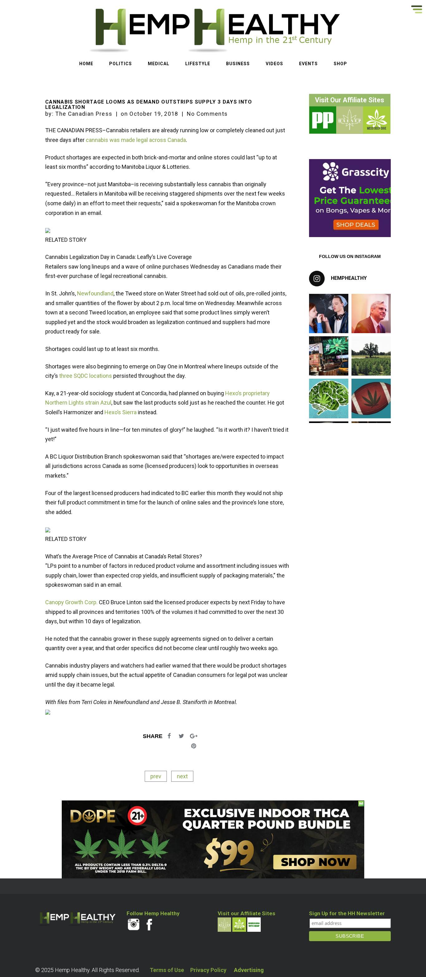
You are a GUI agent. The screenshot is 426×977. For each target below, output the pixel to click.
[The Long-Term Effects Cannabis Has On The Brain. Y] (328, 398)
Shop (340, 63)
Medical (158, 63)
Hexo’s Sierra (120, 412)
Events (308, 63)
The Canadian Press (83, 113)
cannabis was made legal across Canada (136, 140)
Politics (120, 63)
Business (238, 63)
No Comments (207, 113)
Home (86, 63)
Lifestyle (197, 63)
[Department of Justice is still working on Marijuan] (371, 313)
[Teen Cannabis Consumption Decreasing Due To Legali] (328, 313)
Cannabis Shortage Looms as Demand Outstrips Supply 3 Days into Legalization (148, 104)
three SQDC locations (85, 375)
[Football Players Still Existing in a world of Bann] (371, 398)
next (182, 776)
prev (155, 776)
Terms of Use (167, 970)
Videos (274, 63)
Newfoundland (95, 293)
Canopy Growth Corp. (71, 602)
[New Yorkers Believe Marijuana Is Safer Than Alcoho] (328, 356)
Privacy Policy (208, 970)
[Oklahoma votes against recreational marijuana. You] (371, 356)
